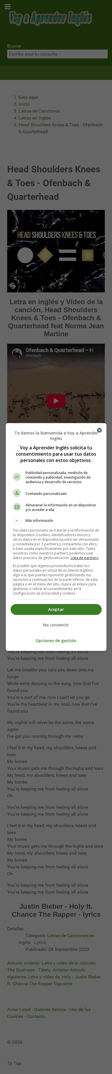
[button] (56, 521)
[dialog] (56, 537)
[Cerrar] (99, 430)
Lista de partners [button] (84, 557)
